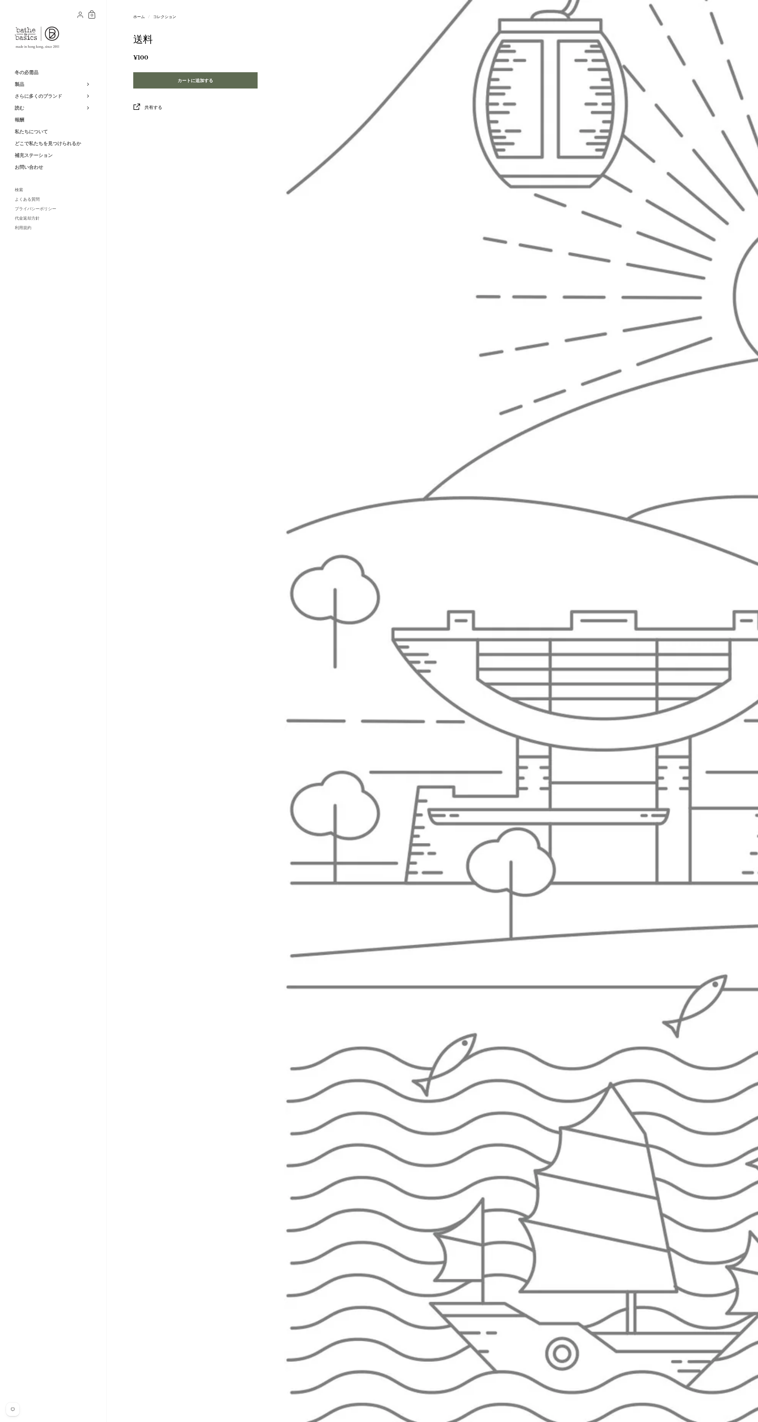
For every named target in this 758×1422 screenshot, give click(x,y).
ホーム (139, 16)
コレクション (164, 16)
